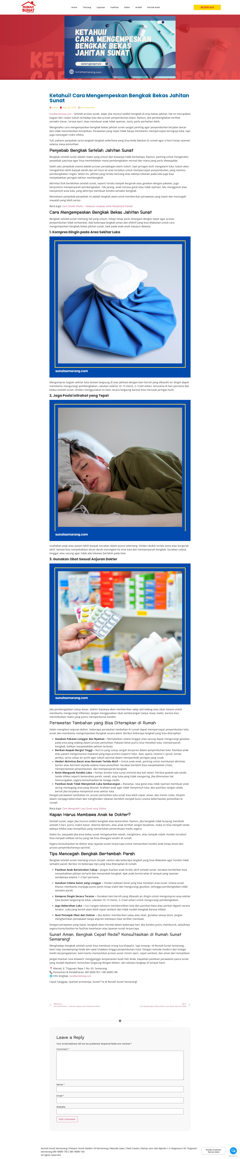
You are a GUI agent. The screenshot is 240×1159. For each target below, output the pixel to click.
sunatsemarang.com (80, 976)
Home (74, 7)
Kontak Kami (153, 7)
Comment (62, 1049)
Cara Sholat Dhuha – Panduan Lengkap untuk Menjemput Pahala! (97, 206)
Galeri (127, 7)
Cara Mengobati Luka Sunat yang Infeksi (84, 808)
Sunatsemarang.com (60, 114)
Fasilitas (115, 7)
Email (60, 1096)
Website (60, 1107)
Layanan (101, 7)
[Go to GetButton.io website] (233, 1156)
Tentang (87, 7)
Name (60, 1085)
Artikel (138, 7)
